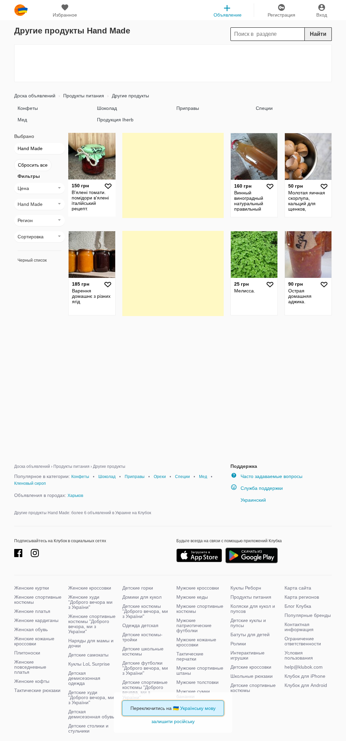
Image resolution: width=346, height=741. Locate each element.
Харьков (75, 495)
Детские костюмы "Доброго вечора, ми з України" (145, 611)
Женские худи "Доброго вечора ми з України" (90, 602)
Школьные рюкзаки (251, 676)
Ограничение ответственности (303, 641)
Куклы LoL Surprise (89, 664)
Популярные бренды (308, 615)
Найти (318, 34)
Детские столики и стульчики (88, 728)
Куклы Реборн (245, 588)
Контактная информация (299, 627)
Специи (264, 108)
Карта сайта (298, 588)
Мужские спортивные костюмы (199, 608)
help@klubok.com (304, 667)
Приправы (187, 108)
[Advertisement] (173, 63)
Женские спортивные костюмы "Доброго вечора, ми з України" (92, 624)
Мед (22, 119)
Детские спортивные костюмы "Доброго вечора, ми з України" (145, 689)
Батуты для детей (250, 634)
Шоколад (107, 108)
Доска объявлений (34, 95)
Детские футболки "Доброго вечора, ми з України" (145, 668)
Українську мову (198, 708)
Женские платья (32, 611)
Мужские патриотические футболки (194, 625)
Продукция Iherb (115, 119)
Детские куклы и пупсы (248, 623)
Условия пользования (299, 655)
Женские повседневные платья (30, 667)
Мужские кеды (192, 597)
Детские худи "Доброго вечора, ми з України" (91, 697)
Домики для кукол (142, 597)
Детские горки (137, 588)
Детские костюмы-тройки (142, 637)
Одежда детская (140, 625)
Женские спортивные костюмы (37, 599)
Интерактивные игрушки (247, 655)
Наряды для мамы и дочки (91, 643)
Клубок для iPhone (305, 676)
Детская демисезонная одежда (84, 678)
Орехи (160, 476)
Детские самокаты (88, 655)
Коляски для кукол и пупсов (252, 608)
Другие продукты (129, 95)
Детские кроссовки (250, 667)
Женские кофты (31, 681)
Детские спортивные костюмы (253, 688)
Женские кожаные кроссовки (34, 641)
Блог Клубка (298, 606)
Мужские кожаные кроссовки (196, 642)
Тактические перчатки (189, 656)
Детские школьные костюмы (143, 651)
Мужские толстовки (197, 682)
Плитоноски (27, 652)
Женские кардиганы (36, 620)
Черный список (32, 260)
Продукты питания (83, 95)
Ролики (238, 643)
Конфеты (28, 108)
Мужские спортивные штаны (199, 670)
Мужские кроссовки (197, 588)
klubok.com (21, 10)
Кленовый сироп (30, 483)
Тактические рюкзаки (37, 690)
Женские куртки (31, 588)
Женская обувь (31, 629)
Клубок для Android (306, 685)
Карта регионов (302, 597)
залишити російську (173, 721)
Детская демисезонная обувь (91, 714)
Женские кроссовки (89, 588)
